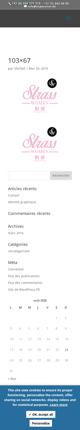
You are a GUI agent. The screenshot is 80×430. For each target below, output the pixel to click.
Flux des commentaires (25, 283)
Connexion (16, 269)
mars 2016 (16, 233)
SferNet (19, 68)
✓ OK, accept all (41, 414)
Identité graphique (22, 202)
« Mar (12, 378)
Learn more (59, 405)
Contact (13, 195)
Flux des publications (24, 276)
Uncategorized (19, 251)
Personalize (41, 423)
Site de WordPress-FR (24, 289)
